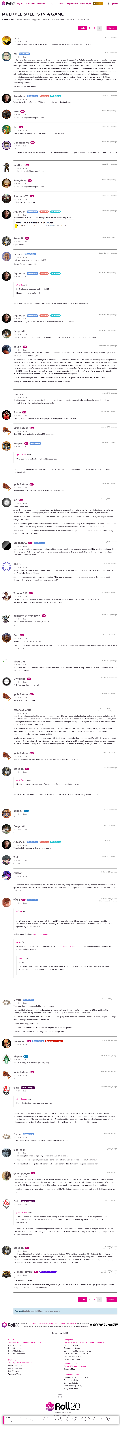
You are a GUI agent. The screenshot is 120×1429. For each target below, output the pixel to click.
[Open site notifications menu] (108, 4)
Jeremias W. (21, 196)
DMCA (56, 1323)
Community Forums (23, 19)
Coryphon (19, 1041)
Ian (15, 500)
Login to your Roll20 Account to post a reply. (41, 1311)
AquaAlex (19, 96)
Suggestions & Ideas (40, 19)
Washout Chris (22, 710)
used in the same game (72, 946)
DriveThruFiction (15, 1368)
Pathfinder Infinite (71, 1380)
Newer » (111, 28)
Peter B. (18, 254)
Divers (17, 1000)
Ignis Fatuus (21, 428)
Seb (16, 635)
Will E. (17, 564)
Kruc (16, 111)
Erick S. (18, 811)
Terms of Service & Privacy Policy (42, 1323)
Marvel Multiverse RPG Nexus (76, 1353)
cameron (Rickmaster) (27, 615)
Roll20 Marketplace (16, 1351)
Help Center (72, 1323)
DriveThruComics (15, 1365)
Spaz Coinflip (21, 1099)
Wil (15, 54)
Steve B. (18, 238)
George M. (19, 1150)
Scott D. (18, 165)
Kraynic (18, 443)
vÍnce (17, 900)
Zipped (18, 1056)
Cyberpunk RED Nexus (73, 1359)
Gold (16, 1087)
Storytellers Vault (71, 1388)
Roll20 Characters (15, 1348)
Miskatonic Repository (73, 1385)
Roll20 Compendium (16, 1353)
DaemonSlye (21, 142)
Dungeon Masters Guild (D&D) (76, 1377)
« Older (82, 28)
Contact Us (63, 1323)
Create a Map (69, 1369)
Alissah (17, 873)
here (23, 1422)
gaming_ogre (21, 1173)
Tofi (15, 857)
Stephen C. (20, 543)
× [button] (117, 1418)
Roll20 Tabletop (14, 1345)
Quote (25, 41)
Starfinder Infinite (71, 1383)
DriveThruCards (14, 1371)
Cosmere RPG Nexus (72, 1356)
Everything (20, 180)
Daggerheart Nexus (72, 1348)
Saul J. (17, 346)
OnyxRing (19, 679)
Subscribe (99, 4)
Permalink (17, 41)
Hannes (18, 394)
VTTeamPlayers (23, 1272)
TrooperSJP (20, 593)
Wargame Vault (14, 1374)
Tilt (15, 127)
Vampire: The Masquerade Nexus (77, 1351)
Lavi (18, 942)
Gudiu (17, 412)
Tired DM (19, 661)
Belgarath (19, 331)
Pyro (16, 38)
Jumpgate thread (40, 934)
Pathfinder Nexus (71, 1345)
